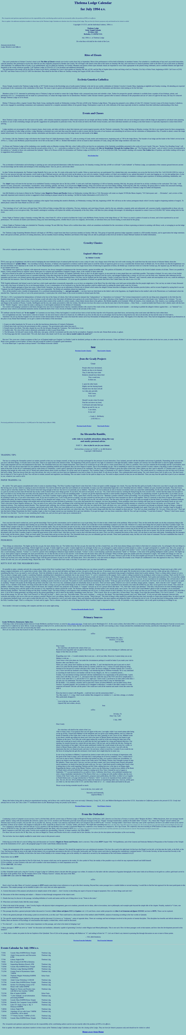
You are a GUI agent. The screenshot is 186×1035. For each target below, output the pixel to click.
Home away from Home (93, 1032)
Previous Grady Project (84, 426)
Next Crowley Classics (104, 350)
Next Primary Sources (104, 806)
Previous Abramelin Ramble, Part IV (82, 609)
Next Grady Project (103, 426)
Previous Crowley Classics (83, 350)
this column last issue (75, 624)
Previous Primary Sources (83, 806)
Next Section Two (93, 155)
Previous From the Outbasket (83, 940)
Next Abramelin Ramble (107, 609)
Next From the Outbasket (105, 940)
